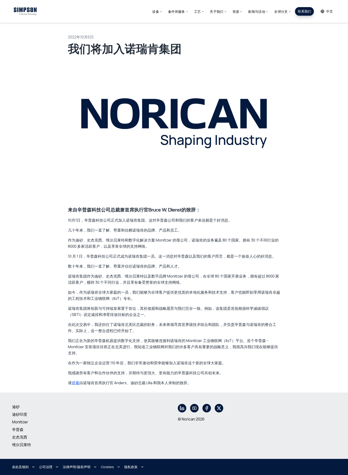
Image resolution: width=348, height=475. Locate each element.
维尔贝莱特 (21, 444)
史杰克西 (19, 437)
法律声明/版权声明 (76, 467)
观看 (75, 382)
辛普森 (17, 429)
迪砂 (16, 406)
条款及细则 (20, 467)
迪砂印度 (19, 414)
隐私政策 (131, 467)
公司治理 (45, 467)
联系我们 (304, 11)
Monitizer (20, 422)
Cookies (107, 467)
